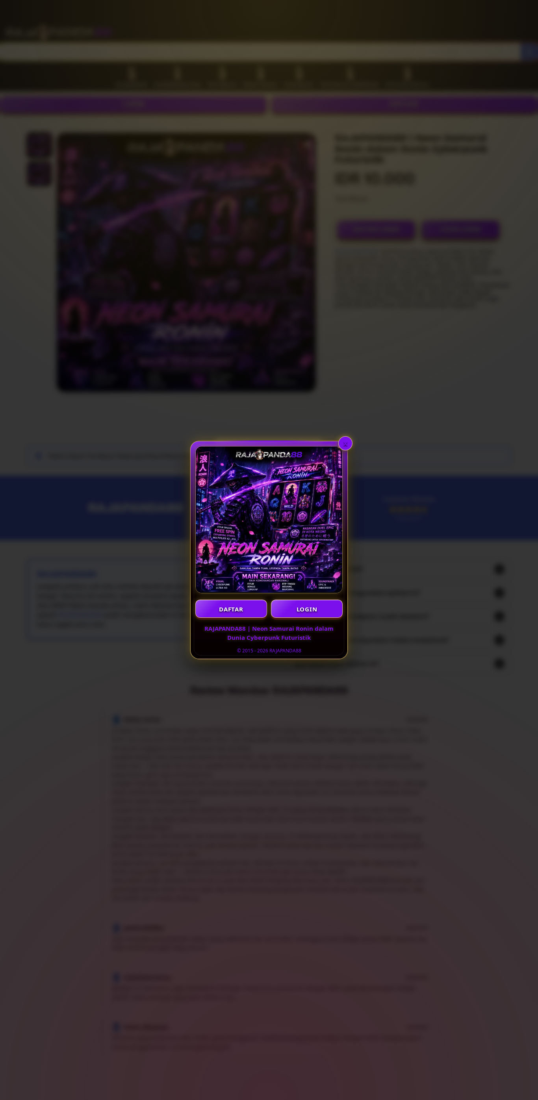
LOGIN (307, 609)
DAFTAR (231, 609)
